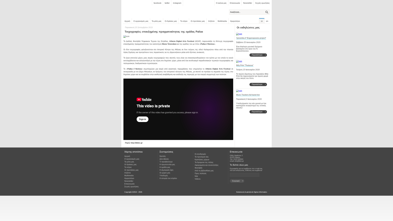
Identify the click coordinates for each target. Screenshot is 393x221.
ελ (262, 21)
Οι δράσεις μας (171, 21)
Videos (197, 179)
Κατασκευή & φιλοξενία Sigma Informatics (251, 192)
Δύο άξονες (164, 159)
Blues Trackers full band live (248, 95)
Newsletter (247, 3)
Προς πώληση (200, 173)
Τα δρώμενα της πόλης (204, 162)
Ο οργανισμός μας (140, 21)
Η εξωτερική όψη (166, 170)
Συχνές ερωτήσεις (262, 3)
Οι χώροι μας (165, 173)
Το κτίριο (183, 21)
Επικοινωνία (235, 3)
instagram (177, 3)
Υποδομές (164, 175)
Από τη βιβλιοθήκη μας (204, 171)
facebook (157, 3)
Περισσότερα (257, 55)
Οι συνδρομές (200, 154)
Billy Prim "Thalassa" (244, 65)
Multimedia (222, 21)
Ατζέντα (211, 21)
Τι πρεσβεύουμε (166, 162)
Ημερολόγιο (235, 21)
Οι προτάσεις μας (198, 21)
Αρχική (127, 21)
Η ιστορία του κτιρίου (168, 178)
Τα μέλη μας (156, 21)
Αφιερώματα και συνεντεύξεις (206, 165)
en (267, 21)
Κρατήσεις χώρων (202, 160)
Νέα (196, 176)
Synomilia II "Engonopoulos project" (251, 38)
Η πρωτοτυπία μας (167, 164)
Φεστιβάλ (198, 168)
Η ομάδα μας (165, 167)
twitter (167, 3)
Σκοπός (163, 156)
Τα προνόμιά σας (202, 157)
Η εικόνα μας (221, 3)
